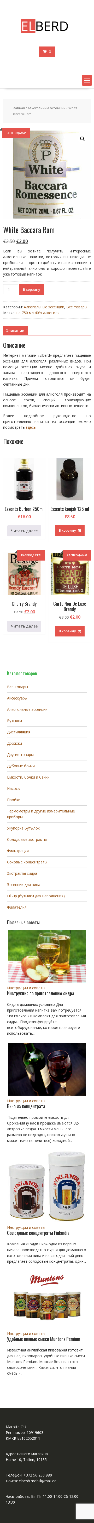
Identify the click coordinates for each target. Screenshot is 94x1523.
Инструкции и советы (26, 987)
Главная (18, 108)
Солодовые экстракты (27, 839)
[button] (87, 80)
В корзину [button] (67, 530)
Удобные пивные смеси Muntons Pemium (43, 1338)
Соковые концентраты (27, 861)
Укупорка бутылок (23, 828)
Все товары (76, 306)
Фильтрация (18, 850)
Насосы (13, 788)
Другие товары (20, 754)
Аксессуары (17, 698)
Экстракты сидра (22, 873)
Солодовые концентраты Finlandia (38, 1232)
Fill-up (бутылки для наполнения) (36, 895)
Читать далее (24, 530)
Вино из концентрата (26, 1106)
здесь (31, 427)
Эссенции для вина (23, 884)
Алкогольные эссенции (47, 108)
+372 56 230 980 (38, 1475)
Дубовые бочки (21, 765)
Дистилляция (18, 731)
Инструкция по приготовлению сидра (40, 993)
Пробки (13, 799)
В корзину (31, 289)
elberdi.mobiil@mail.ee (37, 1480)
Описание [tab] (14, 330)
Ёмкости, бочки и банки (28, 777)
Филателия (17, 907)
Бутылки (14, 720)
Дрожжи (14, 743)
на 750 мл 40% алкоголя (38, 312)
